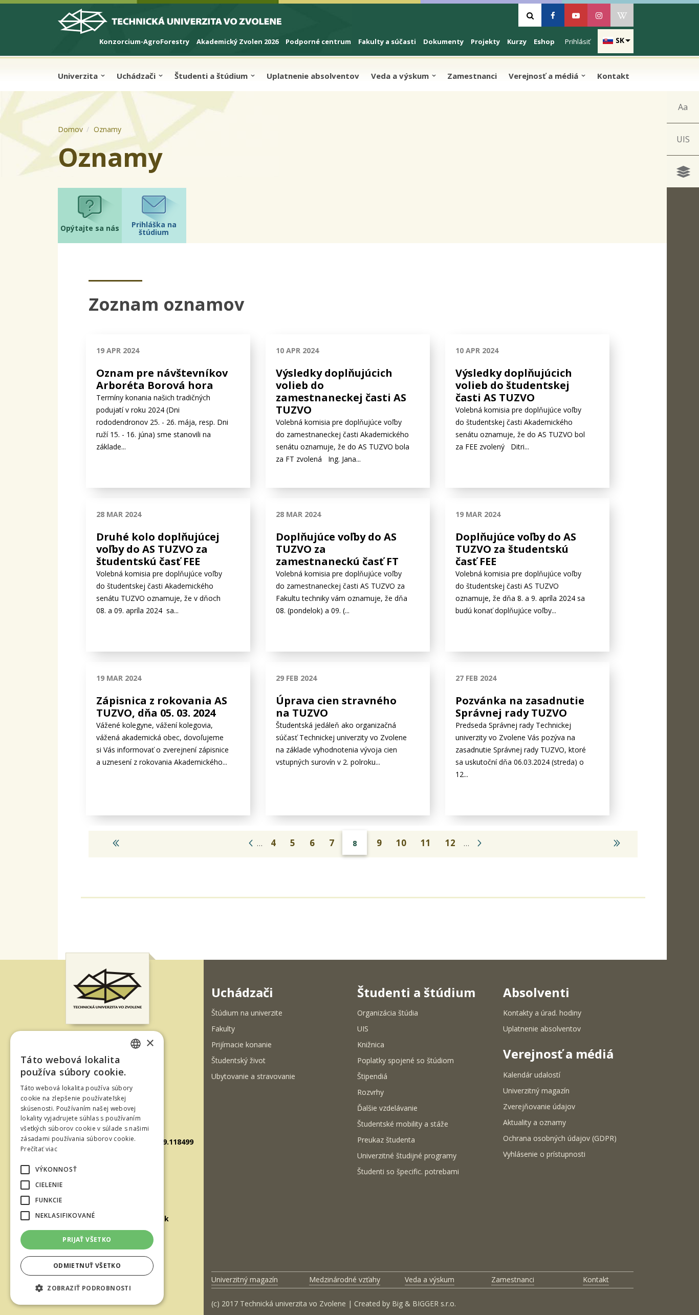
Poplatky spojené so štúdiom (405, 1060)
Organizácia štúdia (387, 1013)
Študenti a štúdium (212, 76)
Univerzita (79, 76)
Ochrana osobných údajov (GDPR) (560, 1138)
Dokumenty (443, 41)
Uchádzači (137, 76)
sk (620, 40)
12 (450, 843)
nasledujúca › (477, 841)
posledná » (613, 841)
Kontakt (613, 76)
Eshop (544, 41)
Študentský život (238, 1060)
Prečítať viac (38, 1149)
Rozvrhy (370, 1092)
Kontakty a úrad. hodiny (542, 1013)
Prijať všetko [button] (86, 1239)
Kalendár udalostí (531, 1075)
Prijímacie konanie (241, 1044)
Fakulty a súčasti (387, 41)
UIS (683, 139)
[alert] (87, 1168)
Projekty (485, 41)
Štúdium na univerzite (246, 1013)
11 (426, 843)
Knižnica (370, 1044)
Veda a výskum (401, 76)
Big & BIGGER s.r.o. (424, 1303)
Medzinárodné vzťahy (344, 1279)
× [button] (150, 1043)
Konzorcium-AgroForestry (144, 41)
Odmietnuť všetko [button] (87, 1265)
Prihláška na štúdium (154, 228)
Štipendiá (372, 1076)
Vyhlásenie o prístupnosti (544, 1154)
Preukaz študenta (386, 1140)
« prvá (112, 841)
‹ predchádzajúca (249, 841)
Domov (70, 129)
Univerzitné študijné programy (406, 1155)
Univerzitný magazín (536, 1090)
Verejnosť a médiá (544, 76)
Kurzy (517, 41)
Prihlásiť (578, 41)
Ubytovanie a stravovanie (253, 1076)
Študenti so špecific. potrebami (408, 1171)
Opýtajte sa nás (89, 228)
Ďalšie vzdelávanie (387, 1108)
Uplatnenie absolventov (313, 76)
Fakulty (223, 1028)
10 (401, 843)
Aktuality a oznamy (534, 1122)
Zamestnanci (472, 76)
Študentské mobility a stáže (402, 1124)
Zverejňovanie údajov (539, 1106)
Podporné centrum (318, 41)
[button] (25, 1169)
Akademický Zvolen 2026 (237, 41)
